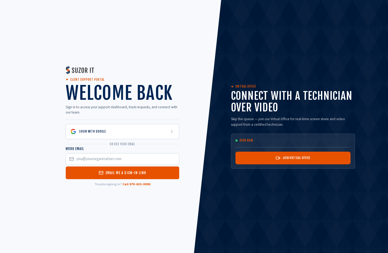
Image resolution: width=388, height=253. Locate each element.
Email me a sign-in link (126, 172)
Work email (75, 149)
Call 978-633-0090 (136, 184)
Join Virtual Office (296, 158)
